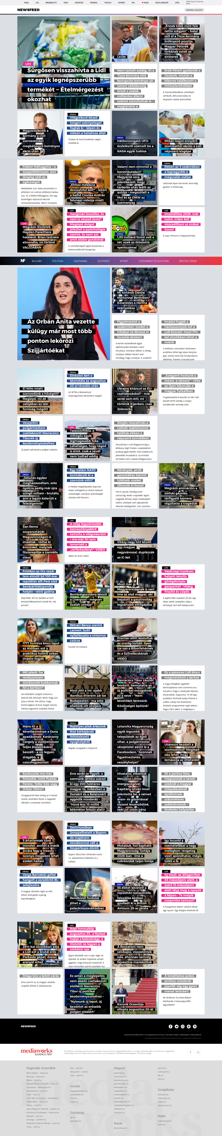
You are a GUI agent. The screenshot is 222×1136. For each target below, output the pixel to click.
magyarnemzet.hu (79, 1091)
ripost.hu (162, 1068)
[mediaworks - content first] (36, 1052)
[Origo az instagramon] (183, 1026)
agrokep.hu (75, 1121)
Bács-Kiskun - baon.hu (37, 1073)
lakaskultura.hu (121, 1080)
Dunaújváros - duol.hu (37, 1091)
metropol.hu (163, 1072)
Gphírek (121, 3)
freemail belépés (194, 10)
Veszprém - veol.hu (79, 1072)
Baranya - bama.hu (35, 1076)
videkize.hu (119, 1109)
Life (37, 3)
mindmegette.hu (122, 1094)
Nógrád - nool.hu (34, 1116)
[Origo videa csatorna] (189, 1026)
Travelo (107, 3)
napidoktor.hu (120, 1091)
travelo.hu (119, 1098)
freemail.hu (163, 1094)
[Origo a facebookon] (170, 1026)
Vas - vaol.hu (76, 1068)
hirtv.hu (73, 1098)
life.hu (161, 1075)
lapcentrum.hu (165, 1105)
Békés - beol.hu (33, 1080)
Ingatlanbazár (161, 3)
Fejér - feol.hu (33, 1094)
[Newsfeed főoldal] (28, 1026)
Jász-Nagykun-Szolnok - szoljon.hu (43, 1109)
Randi (146, 3)
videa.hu (162, 1102)
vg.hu (73, 1117)
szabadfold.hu (77, 1094)
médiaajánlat (196, 1035)
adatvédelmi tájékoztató (133, 1035)
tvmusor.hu (119, 1112)
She (133, 3)
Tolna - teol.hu (33, 1127)
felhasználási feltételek (154, 1035)
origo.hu (74, 1102)
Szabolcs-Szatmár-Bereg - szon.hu (43, 1123)
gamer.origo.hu (121, 1083)
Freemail (94, 3)
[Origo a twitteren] (177, 1026)
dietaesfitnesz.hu (122, 1101)
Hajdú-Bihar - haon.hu (37, 1101)
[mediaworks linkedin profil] (198, 1052)
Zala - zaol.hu (76, 1075)
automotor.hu (120, 1076)
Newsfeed (79, 3)
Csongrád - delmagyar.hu (38, 1087)
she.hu (161, 1079)
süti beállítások (172, 1035)
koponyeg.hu (164, 1098)
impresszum (184, 1035)
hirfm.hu (162, 1124)
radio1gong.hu (165, 1121)
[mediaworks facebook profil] (191, 1052)
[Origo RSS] (195, 1026)
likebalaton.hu (120, 1087)
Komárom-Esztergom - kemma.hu (42, 1112)
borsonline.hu (120, 1128)
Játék (177, 3)
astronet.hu (119, 1073)
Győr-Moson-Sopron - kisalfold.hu (42, 1098)
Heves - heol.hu (34, 1105)
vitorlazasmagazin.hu (124, 1105)
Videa (66, 3)
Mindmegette (51, 3)
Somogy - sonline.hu (36, 1119)
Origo (26, 3)
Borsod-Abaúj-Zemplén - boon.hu (42, 1083)
